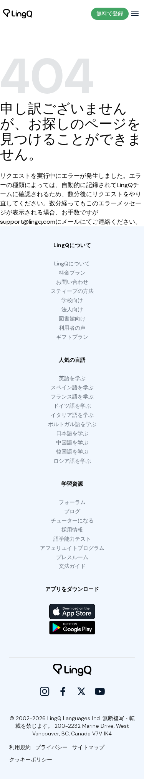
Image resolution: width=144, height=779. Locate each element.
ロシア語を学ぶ (72, 460)
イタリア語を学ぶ (72, 414)
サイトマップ (88, 747)
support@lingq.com (27, 222)
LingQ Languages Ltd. (74, 718)
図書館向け (72, 318)
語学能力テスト (72, 538)
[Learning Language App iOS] (72, 611)
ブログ (72, 511)
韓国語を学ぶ (72, 451)
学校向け (72, 300)
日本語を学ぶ (72, 433)
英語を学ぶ (72, 378)
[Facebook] (63, 691)
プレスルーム (72, 557)
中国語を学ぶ (72, 442)
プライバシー (51, 747)
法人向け (72, 309)
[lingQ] (17, 13)
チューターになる (72, 520)
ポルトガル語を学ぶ (72, 424)
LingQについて (72, 263)
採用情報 (72, 529)
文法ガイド (72, 566)
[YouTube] (100, 691)
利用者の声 (72, 327)
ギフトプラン (72, 336)
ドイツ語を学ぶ (72, 405)
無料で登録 (109, 13)
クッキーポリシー (30, 759)
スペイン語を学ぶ (72, 387)
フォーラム (72, 502)
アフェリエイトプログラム (72, 548)
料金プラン (72, 272)
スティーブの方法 (72, 291)
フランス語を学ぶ (72, 396)
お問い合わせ (72, 281)
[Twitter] (81, 691)
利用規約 (20, 747)
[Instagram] (44, 691)
